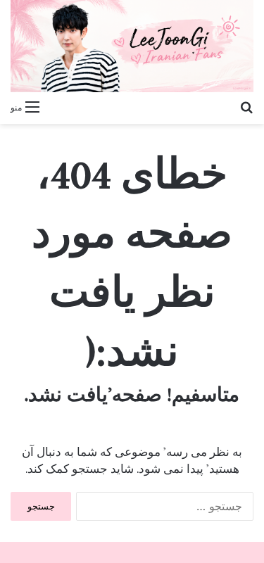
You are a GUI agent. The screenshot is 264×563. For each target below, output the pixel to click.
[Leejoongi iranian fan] (132, 46)
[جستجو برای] (246, 106)
